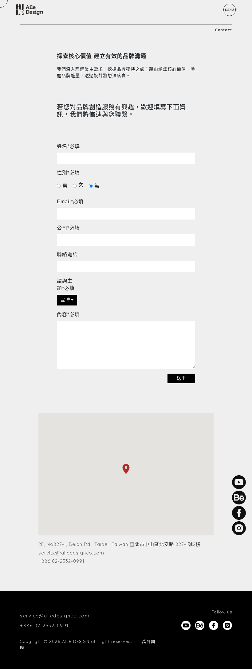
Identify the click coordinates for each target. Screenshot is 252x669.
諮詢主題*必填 (66, 284)
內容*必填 (68, 314)
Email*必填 (70, 201)
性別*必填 (68, 172)
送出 (181, 378)
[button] (67, 300)
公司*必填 (68, 228)
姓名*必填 (68, 146)
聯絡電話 (67, 254)
